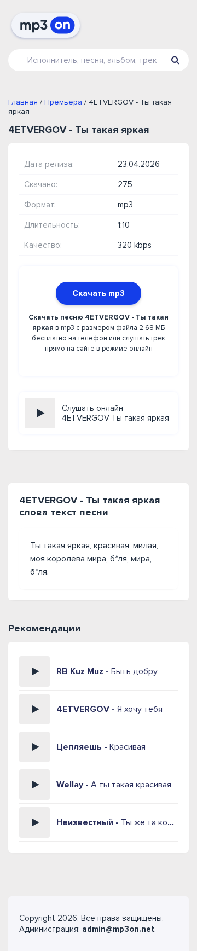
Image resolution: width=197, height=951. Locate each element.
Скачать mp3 (98, 293)
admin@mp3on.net (118, 929)
